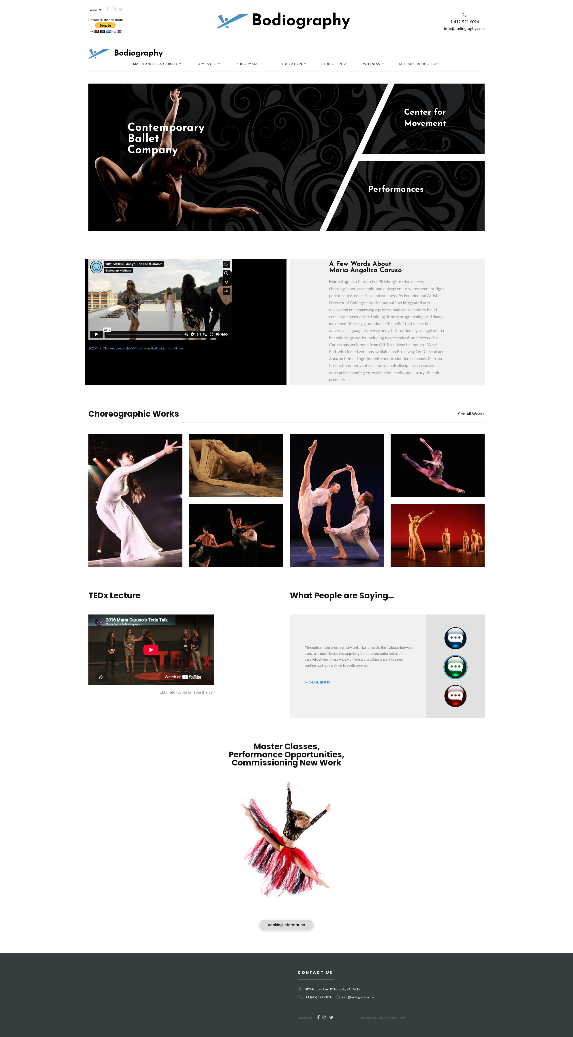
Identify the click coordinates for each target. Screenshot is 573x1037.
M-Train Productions (419, 64)
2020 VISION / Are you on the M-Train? (115, 348)
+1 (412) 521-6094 (318, 997)
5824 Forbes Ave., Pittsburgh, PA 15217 (332, 989)
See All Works (471, 414)
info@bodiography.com (464, 28)
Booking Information (286, 924)
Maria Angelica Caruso (155, 64)
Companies (206, 64)
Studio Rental (334, 64)
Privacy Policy (396, 1018)
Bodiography (160, 348)
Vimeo (178, 348)
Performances (249, 64)
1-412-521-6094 (464, 21)
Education (292, 64)
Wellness (371, 64)
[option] (358, 665)
